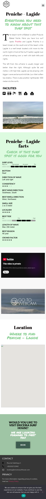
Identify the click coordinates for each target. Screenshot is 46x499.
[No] (42, 492)
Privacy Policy (13, 481)
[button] (43, 5)
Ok (24, 496)
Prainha (18, 41)
